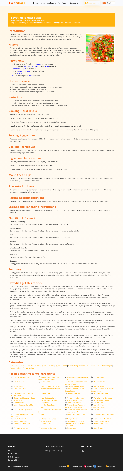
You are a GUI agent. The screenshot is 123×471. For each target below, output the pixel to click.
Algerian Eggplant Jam (75, 398)
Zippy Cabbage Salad (48, 398)
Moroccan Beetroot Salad (103, 419)
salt (13, 76)
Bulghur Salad (99, 386)
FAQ (9, 451)
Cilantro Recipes (34, 366)
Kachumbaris (98, 403)
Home (35, 3)
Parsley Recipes (15, 368)
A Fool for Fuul (46, 421)
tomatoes (37, 64)
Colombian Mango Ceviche (77, 414)
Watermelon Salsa (20, 421)
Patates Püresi (46, 393)
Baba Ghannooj (99, 428)
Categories (74, 3)
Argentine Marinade (101, 423)
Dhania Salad (45, 382)
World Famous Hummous (103, 398)
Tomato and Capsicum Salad (24, 398)
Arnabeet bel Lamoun (48, 428)
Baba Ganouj (71, 428)
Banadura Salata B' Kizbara (50, 386)
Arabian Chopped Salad (49, 400)
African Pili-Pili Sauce (101, 421)
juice (35, 66)
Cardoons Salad (20, 389)
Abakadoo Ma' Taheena (75, 421)
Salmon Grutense (73, 393)
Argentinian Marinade (21, 428)
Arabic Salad (18, 386)
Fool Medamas (99, 377)
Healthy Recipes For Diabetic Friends (81, 366)
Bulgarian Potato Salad (75, 386)
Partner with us (13, 460)
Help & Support (14, 457)
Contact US (12, 454)
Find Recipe (62, 3)
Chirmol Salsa (19, 403)
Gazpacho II (45, 403)
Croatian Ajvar (19, 382)
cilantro (19, 71)
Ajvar (42, 414)
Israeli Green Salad (20, 419)
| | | (93, 466)
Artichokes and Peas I (75, 400)
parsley (27, 71)
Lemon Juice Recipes (104, 366)
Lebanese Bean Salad (48, 419)
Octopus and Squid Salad (23, 410)
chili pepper (21, 69)
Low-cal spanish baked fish (24, 405)
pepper (31, 76)
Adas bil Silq (18, 400)
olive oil (19, 73)
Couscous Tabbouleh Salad (104, 414)
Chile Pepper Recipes (18, 366)
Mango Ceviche (73, 419)
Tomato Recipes (28, 368)
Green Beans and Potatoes (50, 389)
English (110, 3)
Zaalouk (97, 410)
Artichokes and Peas (101, 400)
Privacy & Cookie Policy (53, 451)
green (15, 69)
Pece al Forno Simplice (22, 377)
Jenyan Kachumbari (74, 403)
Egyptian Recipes (47, 366)
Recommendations (48, 3)
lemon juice (28, 66)
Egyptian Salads (61, 366)
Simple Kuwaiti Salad (101, 393)
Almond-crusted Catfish (22, 423)
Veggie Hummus (100, 382)
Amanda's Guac (46, 423)
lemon (47, 66)
